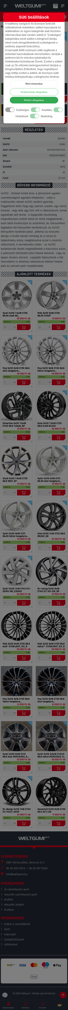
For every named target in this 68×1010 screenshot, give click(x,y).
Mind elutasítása (34, 83)
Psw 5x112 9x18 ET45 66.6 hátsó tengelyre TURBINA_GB (16, 700)
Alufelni (8, 899)
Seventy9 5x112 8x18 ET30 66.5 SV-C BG (51, 810)
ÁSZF (7, 929)
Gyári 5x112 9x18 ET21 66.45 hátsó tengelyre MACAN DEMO (15, 535)
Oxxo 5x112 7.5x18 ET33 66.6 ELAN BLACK (49, 424)
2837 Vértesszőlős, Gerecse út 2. (25, 862)
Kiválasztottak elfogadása (34, 92)
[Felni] (16, 295)
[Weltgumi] (30, 5)
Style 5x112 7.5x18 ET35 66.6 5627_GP (15, 480)
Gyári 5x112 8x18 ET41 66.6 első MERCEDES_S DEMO (15, 755)
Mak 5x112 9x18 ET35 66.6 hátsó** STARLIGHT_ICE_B (51, 645)
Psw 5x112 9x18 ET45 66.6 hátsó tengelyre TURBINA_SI (50, 369)
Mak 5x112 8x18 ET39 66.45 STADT (48, 314)
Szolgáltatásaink (14, 939)
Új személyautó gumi (16, 889)
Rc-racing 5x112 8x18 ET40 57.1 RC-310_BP (48, 590)
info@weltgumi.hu (16, 874)
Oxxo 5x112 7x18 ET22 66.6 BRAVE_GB (51, 535)
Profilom (9, 910)
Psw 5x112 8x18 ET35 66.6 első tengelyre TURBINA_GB (50, 700)
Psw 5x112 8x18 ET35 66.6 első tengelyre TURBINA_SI (16, 369)
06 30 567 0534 (38, 868)
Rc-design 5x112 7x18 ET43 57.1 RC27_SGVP (17, 810)
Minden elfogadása (34, 100)
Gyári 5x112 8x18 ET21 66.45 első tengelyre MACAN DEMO (48, 480)
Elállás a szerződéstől (17, 924)
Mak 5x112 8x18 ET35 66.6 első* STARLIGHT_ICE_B (16, 645)
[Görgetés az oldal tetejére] (63, 995)
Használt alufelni (14, 905)
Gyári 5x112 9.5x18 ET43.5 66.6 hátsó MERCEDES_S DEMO (50, 755)
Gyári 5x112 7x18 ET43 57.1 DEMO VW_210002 (16, 590)
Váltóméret (10, 944)
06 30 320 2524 (15, 868)
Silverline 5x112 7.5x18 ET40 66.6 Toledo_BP (14, 424)
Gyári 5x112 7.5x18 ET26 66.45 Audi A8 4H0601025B (15, 314)
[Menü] (5, 5)
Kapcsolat (10, 934)
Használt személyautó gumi (20, 894)
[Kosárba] (24, 327)
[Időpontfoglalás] (55, 5)
